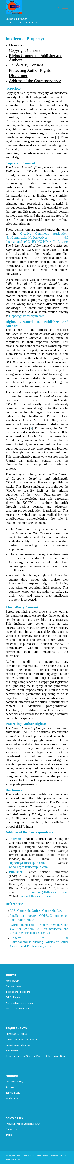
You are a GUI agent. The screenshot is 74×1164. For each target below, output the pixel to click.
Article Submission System (19, 1003)
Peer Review (12, 1050)
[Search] (55, 7)
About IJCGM (12, 980)
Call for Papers (13, 997)
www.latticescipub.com (36, 896)
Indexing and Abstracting (18, 992)
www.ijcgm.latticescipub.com (28, 867)
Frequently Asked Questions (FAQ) (23, 1123)
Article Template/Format (17, 1008)
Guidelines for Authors (17, 1034)
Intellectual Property (16, 18)
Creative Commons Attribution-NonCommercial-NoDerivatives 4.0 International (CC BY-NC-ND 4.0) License (37, 237)
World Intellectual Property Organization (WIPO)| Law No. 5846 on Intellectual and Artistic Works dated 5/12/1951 (39, 929)
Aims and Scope (14, 986)
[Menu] (63, 7)
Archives (10, 1087)
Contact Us (11, 1129)
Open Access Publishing (18, 1045)
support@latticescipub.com (26, 316)
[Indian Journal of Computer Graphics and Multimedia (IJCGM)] (31, 7)
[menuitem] (55, 7)
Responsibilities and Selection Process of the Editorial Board (36, 1056)
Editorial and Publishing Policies (22, 1039)
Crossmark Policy (14, 1081)
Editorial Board (13, 1092)
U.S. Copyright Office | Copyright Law (36, 910)
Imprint (9, 1134)
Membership (12, 1098)
